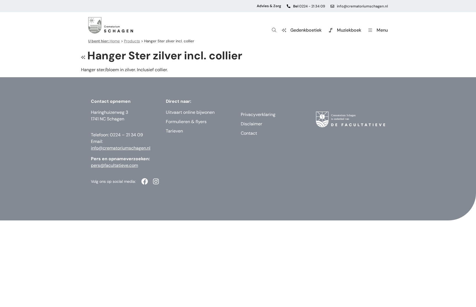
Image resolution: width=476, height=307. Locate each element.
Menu (382, 30)
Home (104, 41)
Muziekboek (349, 30)
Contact (249, 133)
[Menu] (370, 30)
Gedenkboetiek (305, 30)
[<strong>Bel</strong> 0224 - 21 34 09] (288, 6)
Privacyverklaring (258, 114)
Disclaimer (251, 124)
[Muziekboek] (330, 30)
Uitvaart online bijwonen (190, 112)
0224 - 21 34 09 (309, 6)
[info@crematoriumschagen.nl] (332, 6)
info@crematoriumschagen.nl (362, 6)
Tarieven (174, 131)
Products (132, 41)
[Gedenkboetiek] (284, 30)
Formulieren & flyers (186, 122)
